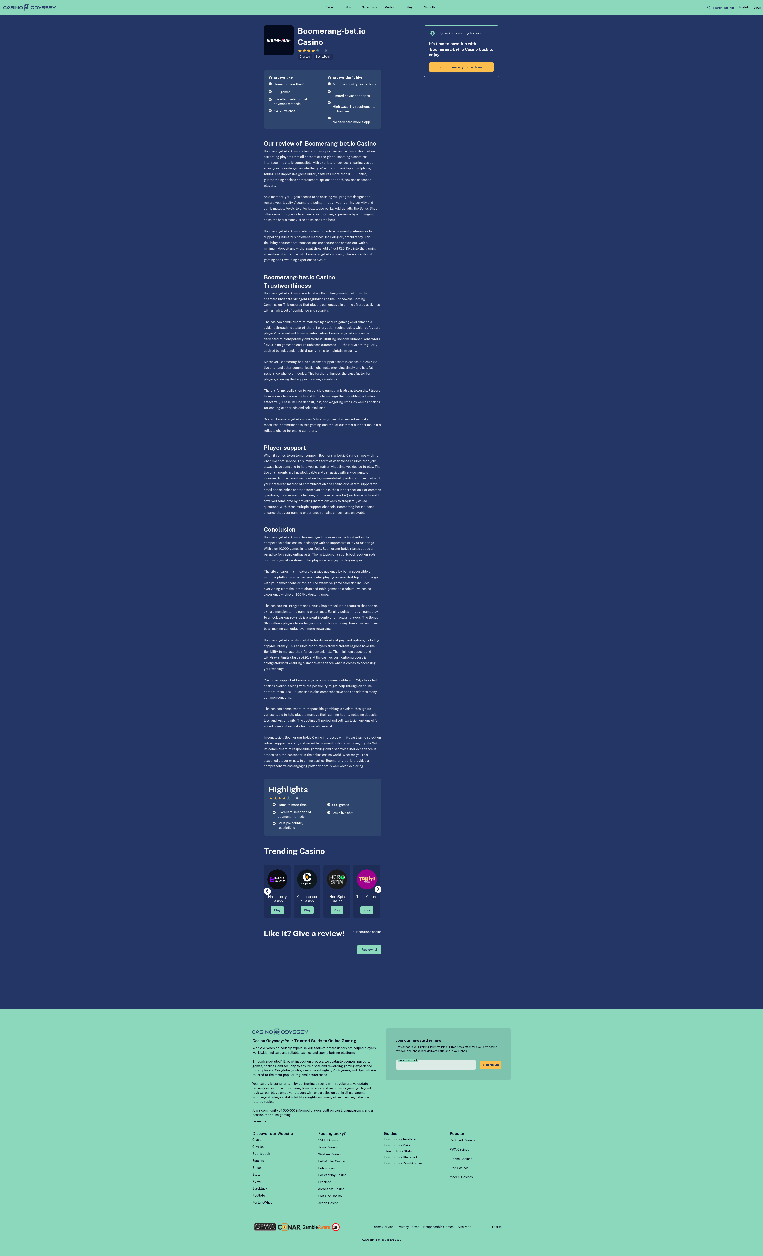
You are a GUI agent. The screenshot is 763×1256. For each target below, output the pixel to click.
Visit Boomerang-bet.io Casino (461, 67)
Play (277, 910)
